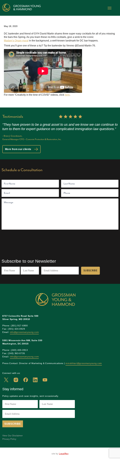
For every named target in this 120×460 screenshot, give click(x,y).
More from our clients (18, 149)
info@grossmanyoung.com (24, 332)
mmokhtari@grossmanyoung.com (83, 363)
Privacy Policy (9, 439)
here (67, 94)
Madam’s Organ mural (16, 40)
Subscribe (90, 270)
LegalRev (63, 454)
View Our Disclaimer (12, 435)
